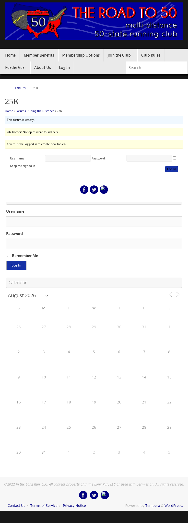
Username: (17, 158)
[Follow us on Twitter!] (94, 189)
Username (15, 211)
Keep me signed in (22, 166)
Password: (99, 158)
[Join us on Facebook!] (84, 189)
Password (14, 233)
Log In (171, 169)
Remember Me (24, 255)
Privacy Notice (74, 505)
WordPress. (173, 505)
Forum (20, 88)
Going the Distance (41, 111)
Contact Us (16, 505)
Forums (21, 111)
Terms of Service (44, 505)
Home (9, 111)
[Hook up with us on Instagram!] (104, 189)
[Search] (183, 67)
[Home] (7, 88)
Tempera (152, 505)
